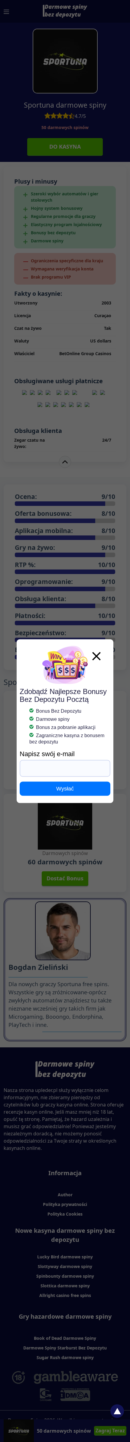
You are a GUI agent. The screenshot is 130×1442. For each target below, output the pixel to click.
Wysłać (65, 788)
